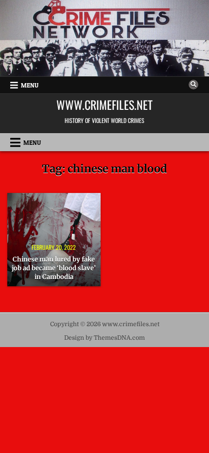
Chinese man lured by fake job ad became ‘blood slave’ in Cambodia (54, 268)
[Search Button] (193, 84)
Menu (29, 85)
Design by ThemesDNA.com (104, 337)
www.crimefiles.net (104, 104)
